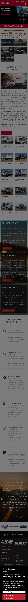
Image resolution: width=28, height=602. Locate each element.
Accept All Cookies (8, 598)
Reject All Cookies (8, 595)
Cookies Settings (8, 592)
